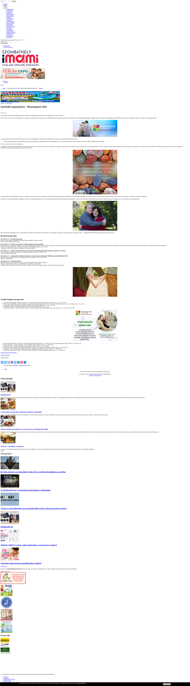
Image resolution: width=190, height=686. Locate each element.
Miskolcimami (10, 24)
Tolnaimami (9, 34)
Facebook (6, 82)
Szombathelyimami (11, 32)
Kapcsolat (6, 676)
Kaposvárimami (10, 21)
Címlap (3, 88)
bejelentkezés (22, 365)
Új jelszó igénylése (8, 47)
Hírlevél (5, 4)
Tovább (2, 450)
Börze (25, 88)
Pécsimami (9, 28)
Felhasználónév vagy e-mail (8, 40)
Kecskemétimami (11, 22)
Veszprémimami (10, 36)
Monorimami (10, 25)
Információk (15, 88)
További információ (5, 355)
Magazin (29, 88)
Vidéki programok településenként (9, 352)
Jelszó (2, 41)
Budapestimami (10, 9)
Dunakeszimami (10, 16)
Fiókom (5, 6)
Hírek (19, 88)
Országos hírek (8, 103)
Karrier (36, 88)
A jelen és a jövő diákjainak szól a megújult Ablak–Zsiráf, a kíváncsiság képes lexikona (33, 508)
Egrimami (9, 17)
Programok (9, 88)
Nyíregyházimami (11, 26)
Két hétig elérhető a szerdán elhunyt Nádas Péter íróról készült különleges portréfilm (33, 472)
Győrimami (9, 20)
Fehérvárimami (10, 18)
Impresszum (6, 678)
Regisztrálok (6, 45)
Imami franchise (7, 682)
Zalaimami (9, 37)
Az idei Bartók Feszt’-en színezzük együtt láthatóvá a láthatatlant (25, 490)
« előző (5, 369)
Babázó (32, 88)
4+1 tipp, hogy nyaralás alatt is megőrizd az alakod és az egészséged (21, 412)
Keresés (5, 81)
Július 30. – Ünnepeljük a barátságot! (12, 446)
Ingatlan (41, 88)
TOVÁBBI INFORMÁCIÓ (80, 683)
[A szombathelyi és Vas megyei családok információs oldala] (20, 67)
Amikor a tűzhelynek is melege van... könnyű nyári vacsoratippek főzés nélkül (24, 429)
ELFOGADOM (167, 684)
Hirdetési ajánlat (7, 680)
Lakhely (5, 8)
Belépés (5, 5)
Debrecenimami (10, 14)
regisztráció (15, 365)
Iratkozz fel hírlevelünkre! (95, 375)
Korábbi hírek (4, 566)
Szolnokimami (10, 30)
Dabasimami (9, 13)
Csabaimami (9, 12)
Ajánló (22, 88)
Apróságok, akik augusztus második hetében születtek (21, 563)
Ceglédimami (10, 10)
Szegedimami (10, 29)
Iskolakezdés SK (6, 395)
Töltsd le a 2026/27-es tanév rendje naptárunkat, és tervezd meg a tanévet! (29, 545)
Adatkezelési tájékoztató (9, 679)
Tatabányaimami (10, 33)
